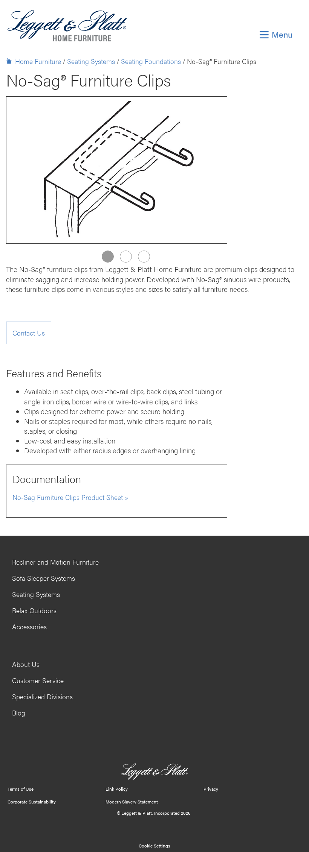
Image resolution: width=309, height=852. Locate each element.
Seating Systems (91, 61)
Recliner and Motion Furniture (55, 561)
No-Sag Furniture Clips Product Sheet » (70, 497)
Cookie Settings (154, 845)
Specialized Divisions (42, 696)
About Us (26, 664)
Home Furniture (38, 61)
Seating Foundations (151, 61)
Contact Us (28, 332)
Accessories (29, 626)
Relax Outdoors (34, 610)
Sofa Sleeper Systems (43, 578)
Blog (18, 712)
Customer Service (38, 680)
